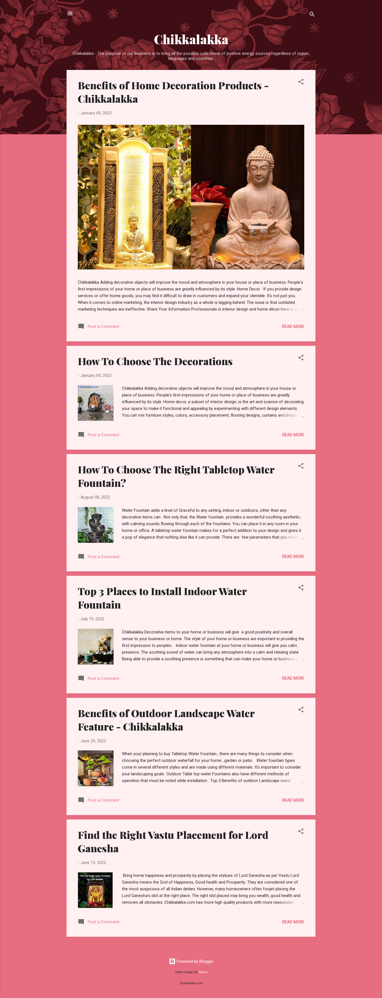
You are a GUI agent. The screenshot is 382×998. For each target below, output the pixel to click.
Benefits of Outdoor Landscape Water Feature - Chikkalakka (166, 719)
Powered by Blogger (194, 961)
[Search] (312, 15)
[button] (301, 82)
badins (203, 972)
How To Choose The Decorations (155, 361)
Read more (293, 326)
